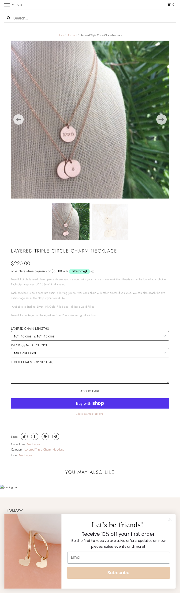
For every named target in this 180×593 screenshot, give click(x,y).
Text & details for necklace (33, 362)
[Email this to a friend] (55, 436)
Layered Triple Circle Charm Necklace (64, 251)
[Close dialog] (170, 519)
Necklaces (33, 444)
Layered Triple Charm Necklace (44, 449)
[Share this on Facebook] (34, 436)
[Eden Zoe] (90, 4)
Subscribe (118, 573)
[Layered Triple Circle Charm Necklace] (90, 120)
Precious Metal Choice (29, 345)
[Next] (161, 119)
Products (72, 35)
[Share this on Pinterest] (45, 436)
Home (61, 35)
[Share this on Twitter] (23, 436)
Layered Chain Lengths (30, 328)
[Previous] (18, 119)
